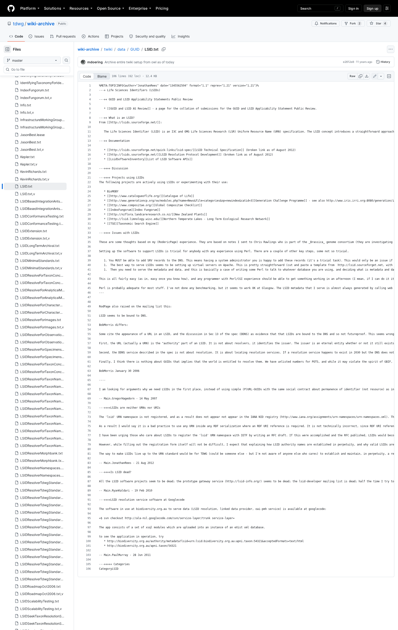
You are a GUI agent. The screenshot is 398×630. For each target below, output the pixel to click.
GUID (135, 49)
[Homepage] (11, 8)
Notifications (328, 23)
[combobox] (38, 69)
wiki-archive (41, 23)
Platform (28, 8)
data (121, 49)
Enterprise (138, 8)
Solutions (52, 8)
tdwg (18, 23)
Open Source (108, 8)
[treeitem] (35, 186)
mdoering (95, 62)
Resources (79, 8)
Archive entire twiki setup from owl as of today (139, 62)
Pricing (162, 8)
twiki (108, 49)
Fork (355, 23)
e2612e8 (348, 62)
